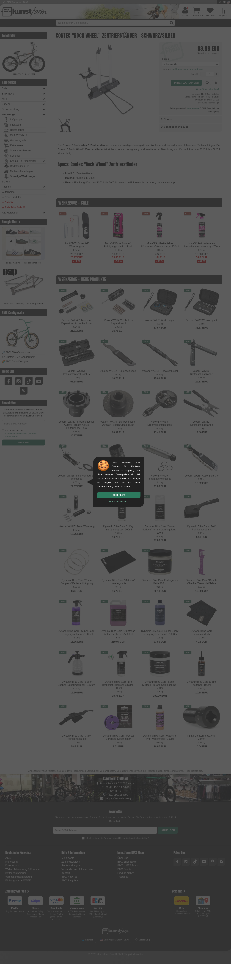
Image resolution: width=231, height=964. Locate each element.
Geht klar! (119, 495)
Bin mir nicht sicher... (118, 501)
